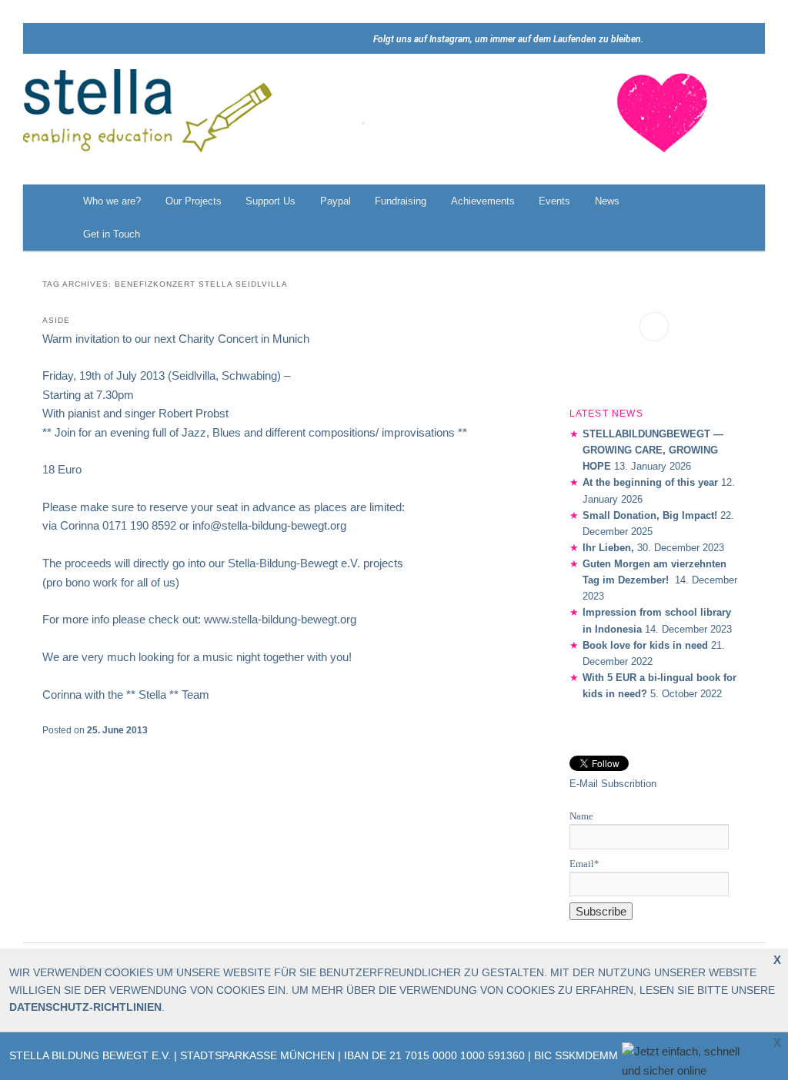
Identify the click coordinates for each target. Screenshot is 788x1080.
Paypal (335, 201)
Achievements (483, 201)
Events (554, 201)
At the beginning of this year (650, 482)
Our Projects (193, 201)
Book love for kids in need (645, 645)
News (607, 201)
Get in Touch (111, 234)
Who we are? (112, 201)
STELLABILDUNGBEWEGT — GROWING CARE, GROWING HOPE (653, 450)
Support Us (270, 201)
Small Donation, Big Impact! (650, 515)
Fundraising (400, 201)
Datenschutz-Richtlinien (85, 1007)
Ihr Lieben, (608, 547)
